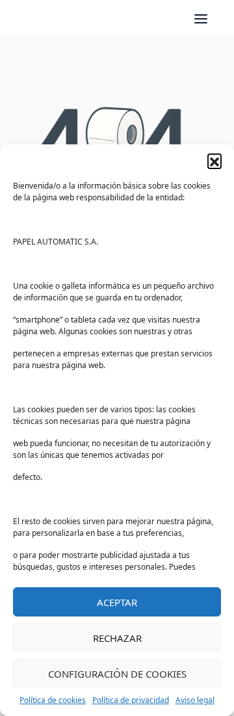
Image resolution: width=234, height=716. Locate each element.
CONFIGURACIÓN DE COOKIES (117, 673)
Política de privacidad (130, 700)
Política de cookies (53, 700)
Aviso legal (195, 700)
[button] (214, 160)
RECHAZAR (117, 637)
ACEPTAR (117, 602)
